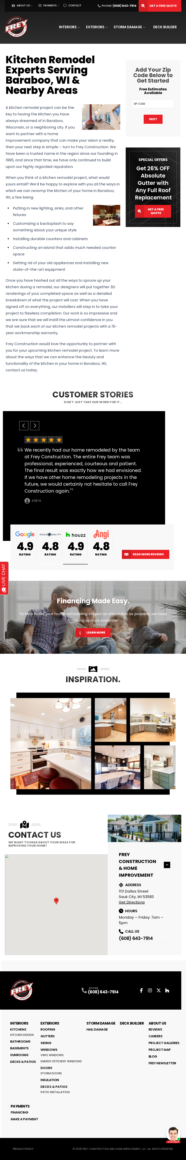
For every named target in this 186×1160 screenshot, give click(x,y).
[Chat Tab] (93, 580)
